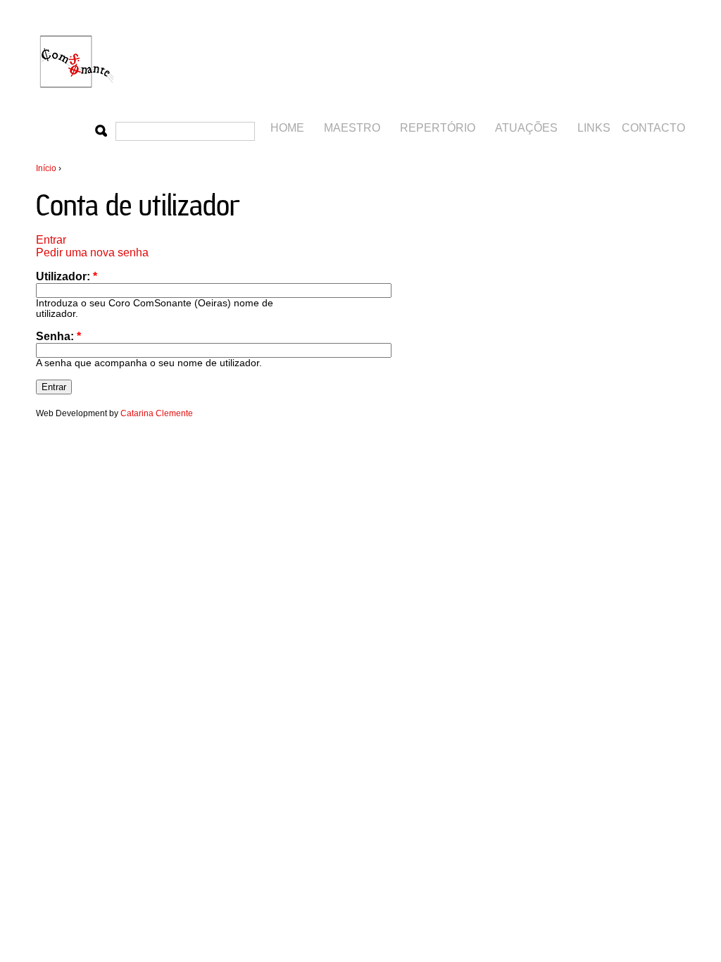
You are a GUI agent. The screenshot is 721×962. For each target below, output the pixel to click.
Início (46, 168)
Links (593, 128)
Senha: (58, 336)
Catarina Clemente (156, 413)
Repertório (437, 128)
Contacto (653, 128)
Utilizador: (66, 276)
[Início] (78, 101)
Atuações (526, 128)
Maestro (352, 128)
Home (287, 128)
